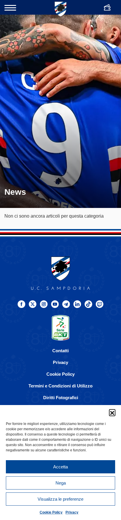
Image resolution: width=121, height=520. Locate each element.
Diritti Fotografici (60, 397)
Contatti (60, 350)
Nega (61, 482)
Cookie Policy (51, 512)
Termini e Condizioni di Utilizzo (60, 385)
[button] (112, 412)
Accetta (60, 466)
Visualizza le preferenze (60, 499)
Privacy (71, 512)
